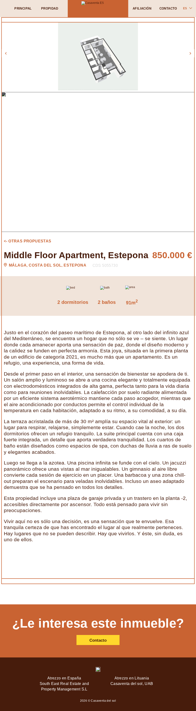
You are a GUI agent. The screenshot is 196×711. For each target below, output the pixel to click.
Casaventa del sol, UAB (131, 684)
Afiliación (142, 8)
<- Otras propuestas (27, 241)
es (185, 8)
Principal (23, 8)
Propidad (49, 8)
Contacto (168, 8)
